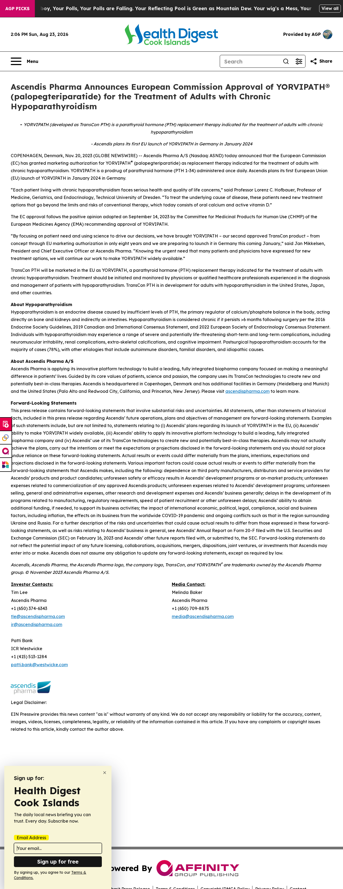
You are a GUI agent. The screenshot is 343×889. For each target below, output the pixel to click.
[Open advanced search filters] (298, 61)
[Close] (104, 772)
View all (330, 8)
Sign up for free (58, 861)
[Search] (285, 61)
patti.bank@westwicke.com (39, 664)
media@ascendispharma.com (203, 616)
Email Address (31, 837)
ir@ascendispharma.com (36, 624)
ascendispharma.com (247, 391)
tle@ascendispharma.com (38, 616)
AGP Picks (17, 8)
